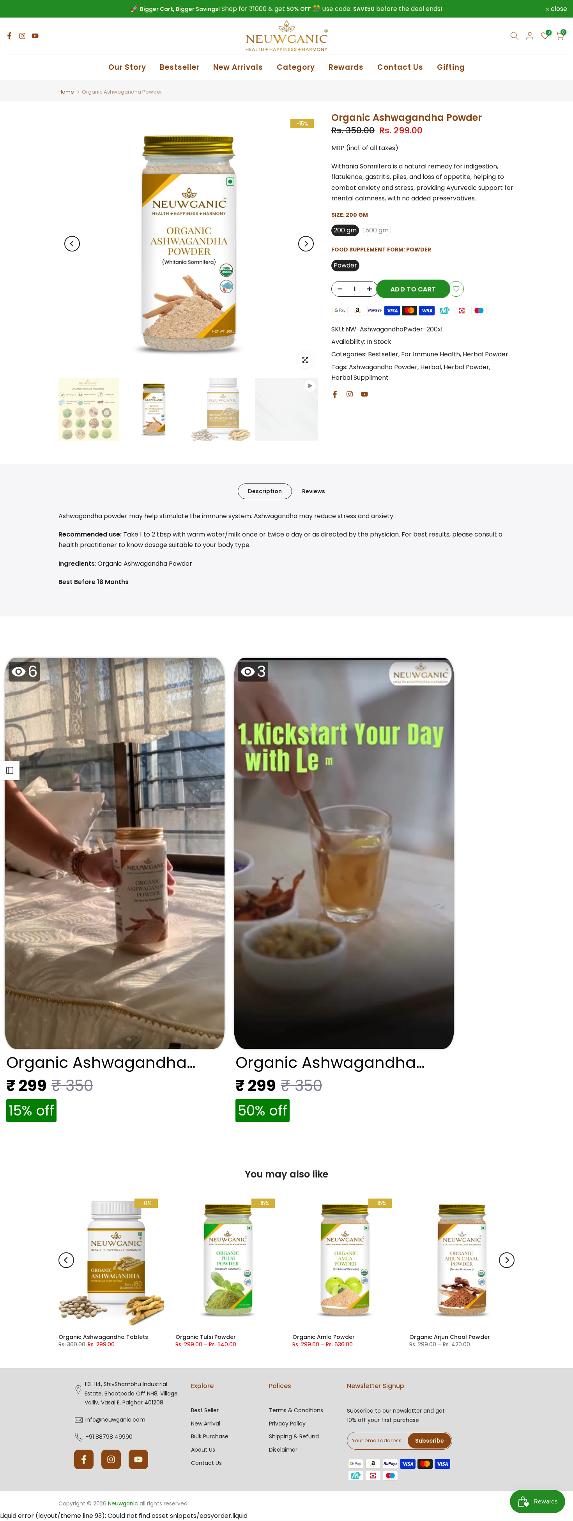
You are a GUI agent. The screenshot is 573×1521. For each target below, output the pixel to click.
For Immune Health (430, 354)
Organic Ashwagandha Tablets (103, 1337)
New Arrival (205, 1423)
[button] (115, 892)
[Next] (306, 243)
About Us (203, 1450)
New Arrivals (238, 67)
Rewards (346, 67)
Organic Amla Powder (323, 1337)
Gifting (451, 67)
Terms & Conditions (296, 1410)
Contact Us (400, 67)
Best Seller (205, 1410)
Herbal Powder (485, 354)
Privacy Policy (287, 1423)
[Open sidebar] (9, 770)
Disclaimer (283, 1450)
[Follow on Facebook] (9, 36)
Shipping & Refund (294, 1436)
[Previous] (72, 243)
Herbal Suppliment (360, 377)
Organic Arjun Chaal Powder (449, 1337)
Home (66, 91)
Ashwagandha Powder (383, 367)
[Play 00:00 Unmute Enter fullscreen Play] (189, 243)
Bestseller (180, 67)
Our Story (127, 67)
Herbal (430, 367)
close (18, 9)
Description (265, 491)
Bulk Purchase (209, 1436)
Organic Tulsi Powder (205, 1337)
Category (296, 67)
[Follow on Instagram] (22, 36)
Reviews (313, 491)
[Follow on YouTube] (35, 36)
